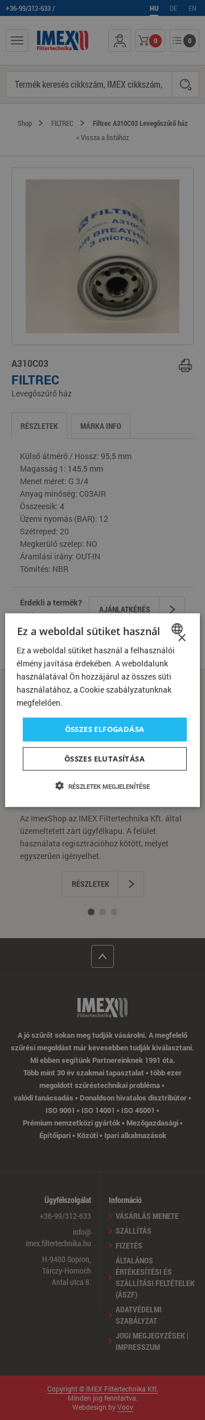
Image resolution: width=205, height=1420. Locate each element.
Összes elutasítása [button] (104, 759)
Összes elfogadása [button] (105, 729)
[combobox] (178, 628)
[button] (102, 786)
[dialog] (102, 710)
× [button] (181, 637)
